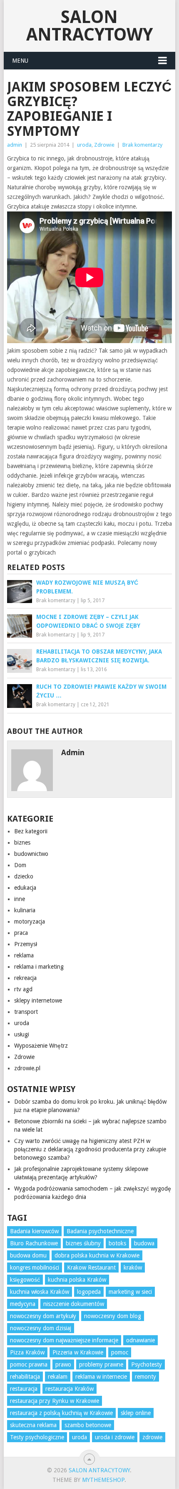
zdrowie (152, 1437)
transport (26, 1011)
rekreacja (25, 978)
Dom (20, 865)
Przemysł (25, 944)
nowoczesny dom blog (112, 1316)
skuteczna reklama (33, 1425)
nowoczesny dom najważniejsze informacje (64, 1340)
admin (14, 145)
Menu (20, 60)
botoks (117, 1243)
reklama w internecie (101, 1376)
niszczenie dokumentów (73, 1304)
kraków (133, 1267)
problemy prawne (101, 1364)
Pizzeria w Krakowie (77, 1352)
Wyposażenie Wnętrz (41, 1045)
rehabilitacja (25, 1376)
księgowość (25, 1279)
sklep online (136, 1413)
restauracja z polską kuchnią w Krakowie (61, 1413)
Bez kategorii (30, 831)
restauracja (23, 1388)
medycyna (22, 1304)
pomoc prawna (28, 1364)
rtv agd (23, 989)
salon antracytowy (89, 26)
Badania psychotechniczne (100, 1231)
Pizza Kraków (27, 1352)
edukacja (25, 887)
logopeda (89, 1291)
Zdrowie (104, 145)
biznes (22, 842)
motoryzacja (29, 921)
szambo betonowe (88, 1425)
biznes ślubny (83, 1243)
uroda (84, 145)
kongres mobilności (34, 1267)
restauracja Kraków (69, 1388)
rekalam (57, 1376)
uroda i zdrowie (114, 1437)
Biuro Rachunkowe (34, 1243)
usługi (21, 1034)
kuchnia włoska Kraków (39, 1291)
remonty (145, 1376)
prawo (63, 1364)
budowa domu (28, 1255)
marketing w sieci (130, 1291)
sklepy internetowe (38, 1000)
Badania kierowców (34, 1231)
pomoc (119, 1352)
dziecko (23, 876)
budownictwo (31, 853)
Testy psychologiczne (37, 1437)
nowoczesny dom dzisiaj (40, 1328)
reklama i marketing (39, 966)
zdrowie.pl (27, 1068)
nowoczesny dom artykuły (43, 1316)
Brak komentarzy (142, 145)
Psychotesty (146, 1364)
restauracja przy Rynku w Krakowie (54, 1400)
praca (21, 932)
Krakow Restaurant (91, 1267)
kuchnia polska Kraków (77, 1279)
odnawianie (140, 1340)
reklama (24, 955)
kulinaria (24, 910)
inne (19, 899)
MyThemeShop (103, 1479)
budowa (144, 1243)
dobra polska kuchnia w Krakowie (97, 1255)
